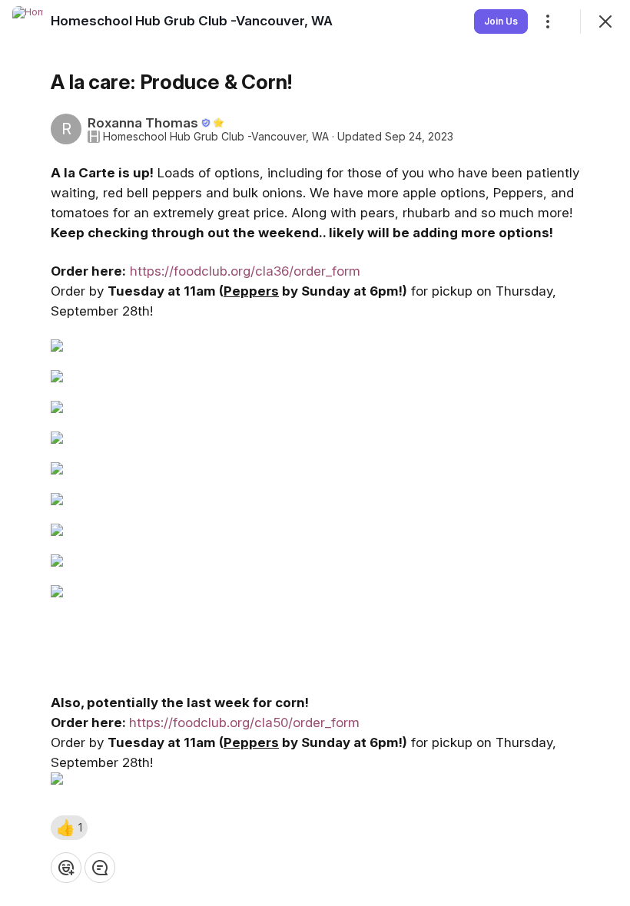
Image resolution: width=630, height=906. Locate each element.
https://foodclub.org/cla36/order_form (245, 271)
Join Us (501, 21)
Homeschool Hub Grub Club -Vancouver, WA (216, 137)
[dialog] (315, 453)
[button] (69, 827)
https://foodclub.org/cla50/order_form (244, 722)
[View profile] (27, 21)
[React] (66, 867)
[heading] (192, 21)
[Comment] (100, 867)
